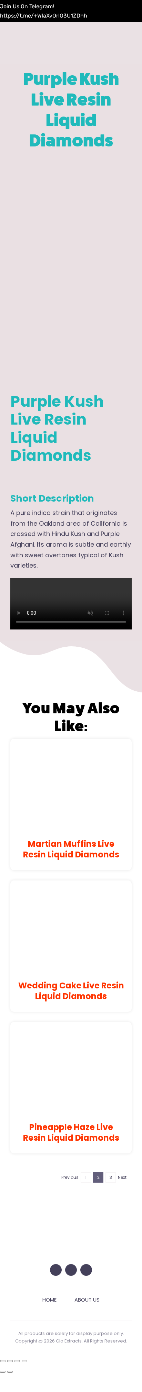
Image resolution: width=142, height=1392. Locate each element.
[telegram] (86, 1270)
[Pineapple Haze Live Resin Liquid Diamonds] (71, 1034)
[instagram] (71, 1270)
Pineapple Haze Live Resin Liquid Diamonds (71, 1132)
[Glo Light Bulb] (71, 1209)
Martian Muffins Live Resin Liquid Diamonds (71, 849)
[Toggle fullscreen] (10, 1361)
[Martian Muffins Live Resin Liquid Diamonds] (71, 750)
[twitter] (56, 1270)
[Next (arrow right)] (10, 1372)
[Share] (17, 1361)
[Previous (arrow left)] (3, 1372)
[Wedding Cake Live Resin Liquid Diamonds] (71, 892)
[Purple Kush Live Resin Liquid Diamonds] (71, 271)
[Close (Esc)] (24, 1361)
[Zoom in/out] (3, 1361)
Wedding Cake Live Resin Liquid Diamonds (71, 991)
